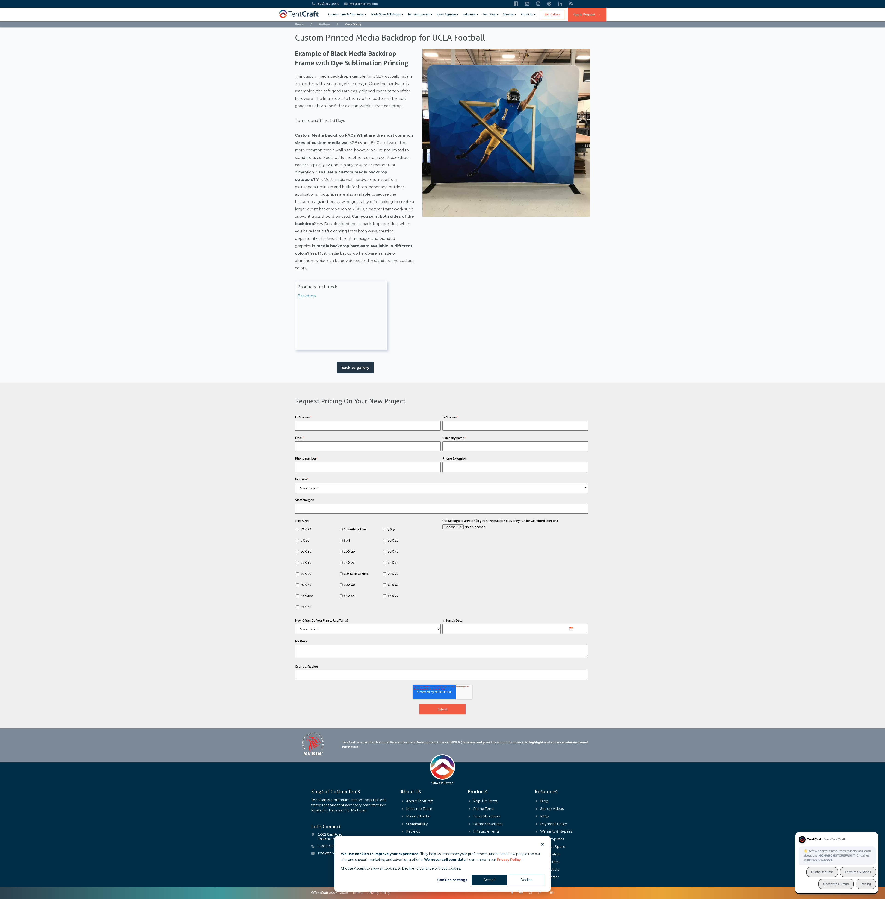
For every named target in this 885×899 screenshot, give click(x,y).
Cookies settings (452, 880)
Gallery (555, 14)
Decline (526, 880)
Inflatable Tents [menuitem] (486, 832)
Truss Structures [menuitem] (486, 816)
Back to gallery (355, 367)
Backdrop (307, 296)
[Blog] (571, 4)
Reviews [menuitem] (413, 832)
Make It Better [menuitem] (418, 816)
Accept (489, 880)
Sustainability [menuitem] (417, 824)
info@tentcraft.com (363, 4)
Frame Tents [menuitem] (483, 809)
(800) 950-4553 (327, 4)
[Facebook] (516, 4)
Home (299, 24)
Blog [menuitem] (544, 801)
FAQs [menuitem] (544, 816)
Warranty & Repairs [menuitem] (556, 832)
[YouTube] (527, 4)
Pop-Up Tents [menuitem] (485, 801)
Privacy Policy (509, 860)
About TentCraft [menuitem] (419, 801)
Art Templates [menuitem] (552, 839)
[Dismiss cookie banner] (542, 845)
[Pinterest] (549, 4)
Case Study (353, 24)
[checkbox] (368, 568)
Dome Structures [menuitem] (487, 824)
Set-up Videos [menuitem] (552, 809)
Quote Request (587, 14)
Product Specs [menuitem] (552, 847)
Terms (357, 893)
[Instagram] (538, 4)
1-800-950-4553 (331, 846)
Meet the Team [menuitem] (419, 809)
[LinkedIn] (560, 4)
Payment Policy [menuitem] (553, 824)
